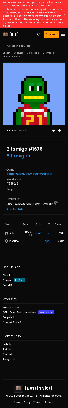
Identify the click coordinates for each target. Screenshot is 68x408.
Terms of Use (11, 19)
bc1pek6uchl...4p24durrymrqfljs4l (29, 174)
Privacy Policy (22, 402)
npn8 (38, 233)
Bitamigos (48, 53)
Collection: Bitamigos (17, 45)
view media (19, 130)
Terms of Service (43, 402)
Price (25, 224)
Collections (33, 53)
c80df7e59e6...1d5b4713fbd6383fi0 (30, 204)
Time (58, 224)
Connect (51, 34)
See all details (14, 209)
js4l (49, 233)
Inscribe (14, 241)
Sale (11, 233)
